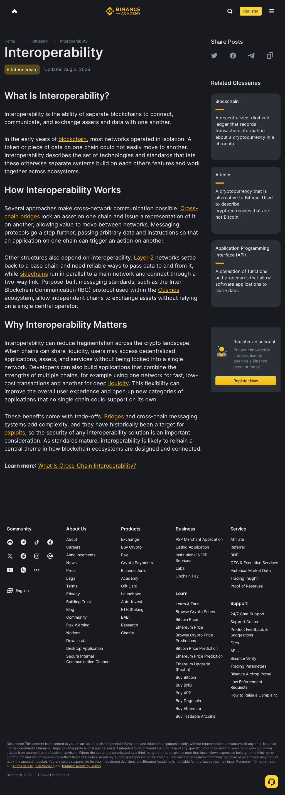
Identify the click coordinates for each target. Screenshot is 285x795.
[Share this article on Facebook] (233, 55)
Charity (127, 632)
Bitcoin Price (187, 619)
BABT (126, 617)
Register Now (246, 380)
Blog (70, 609)
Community (76, 617)
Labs (180, 568)
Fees (234, 642)
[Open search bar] (228, 11)
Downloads (76, 640)
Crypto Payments (137, 562)
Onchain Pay (187, 576)
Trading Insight (244, 578)
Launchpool (131, 593)
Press (71, 570)
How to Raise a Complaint (253, 695)
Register (250, 11)
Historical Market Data (250, 570)
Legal (71, 578)
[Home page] (123, 11)
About (71, 539)
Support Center (244, 621)
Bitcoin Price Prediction (197, 648)
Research (129, 625)
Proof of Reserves (246, 586)
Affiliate (237, 539)
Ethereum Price (189, 627)
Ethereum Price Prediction (199, 656)
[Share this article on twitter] (214, 55)
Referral (237, 547)
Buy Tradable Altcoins (195, 716)
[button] (271, 11)
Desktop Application (84, 648)
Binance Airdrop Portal (250, 673)
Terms (71, 586)
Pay (124, 554)
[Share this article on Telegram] (251, 55)
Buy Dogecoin (188, 700)
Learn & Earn (187, 603)
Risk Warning (78, 625)
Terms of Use (23, 766)
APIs (234, 650)
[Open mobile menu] (271, 11)
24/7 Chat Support (247, 613)
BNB (234, 554)
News (71, 562)
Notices (73, 632)
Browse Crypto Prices (195, 611)
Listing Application (192, 547)
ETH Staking (132, 609)
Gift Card (129, 586)
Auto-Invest (131, 601)
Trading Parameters (248, 666)
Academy (129, 578)
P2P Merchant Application (199, 539)
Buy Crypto (131, 547)
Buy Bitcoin (186, 677)
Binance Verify (243, 658)
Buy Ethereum (188, 708)
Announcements (80, 554)
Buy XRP (183, 692)
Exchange (130, 539)
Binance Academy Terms (81, 766)
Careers (73, 547)
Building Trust (78, 601)
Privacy (73, 593)
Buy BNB (184, 685)
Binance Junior (134, 570)
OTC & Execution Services (254, 562)
